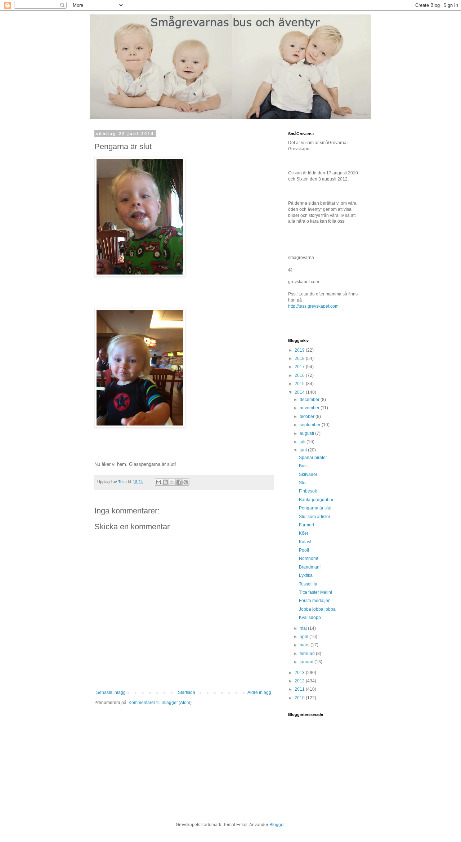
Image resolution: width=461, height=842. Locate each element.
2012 (300, 680)
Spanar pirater (313, 457)
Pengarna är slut (315, 508)
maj (304, 628)
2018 (300, 358)
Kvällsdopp (310, 617)
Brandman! (310, 567)
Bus (302, 465)
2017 (300, 366)
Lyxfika (306, 575)
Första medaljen (315, 600)
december (310, 399)
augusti (307, 433)
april (304, 636)
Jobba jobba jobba (317, 609)
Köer (303, 533)
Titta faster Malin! (315, 592)
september (311, 424)
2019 (300, 350)
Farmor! (306, 524)
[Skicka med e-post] (158, 482)
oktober (307, 416)
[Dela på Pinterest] (185, 482)
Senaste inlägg (111, 692)
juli (303, 441)
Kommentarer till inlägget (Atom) (160, 702)
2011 (300, 689)
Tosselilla (308, 584)
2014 (300, 392)
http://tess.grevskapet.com (313, 306)
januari (307, 661)
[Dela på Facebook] (179, 482)
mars (305, 644)
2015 (300, 383)
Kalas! (305, 541)
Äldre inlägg (259, 692)
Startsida (186, 692)
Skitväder (308, 474)
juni (304, 450)
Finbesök (308, 491)
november (310, 407)
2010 (300, 697)
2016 (300, 375)
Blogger (277, 824)
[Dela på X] (172, 482)
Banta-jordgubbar (316, 499)
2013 (300, 672)
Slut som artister (314, 516)
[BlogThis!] (165, 482)
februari (308, 653)
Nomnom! (308, 558)
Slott (303, 482)
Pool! (304, 550)
